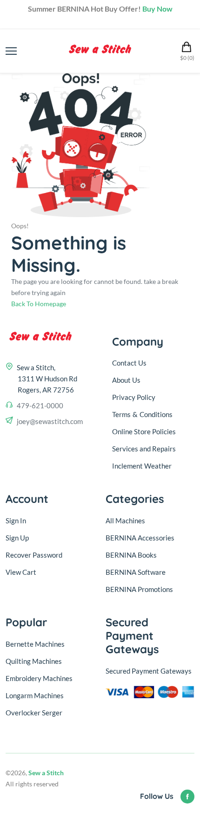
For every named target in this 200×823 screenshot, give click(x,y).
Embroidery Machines (39, 678)
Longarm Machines (35, 695)
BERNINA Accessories (140, 538)
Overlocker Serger (34, 712)
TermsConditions (142, 414)
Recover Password (34, 555)
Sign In (16, 520)
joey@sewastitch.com (50, 421)
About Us (126, 380)
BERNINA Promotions (139, 589)
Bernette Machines (35, 644)
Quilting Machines (34, 661)
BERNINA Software (136, 572)
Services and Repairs (144, 448)
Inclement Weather (142, 466)
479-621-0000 (40, 405)
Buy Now (157, 8)
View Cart (21, 572)
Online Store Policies (144, 431)
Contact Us (129, 363)
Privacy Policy (133, 397)
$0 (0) (187, 57)
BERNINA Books (131, 555)
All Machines (125, 520)
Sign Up (17, 538)
